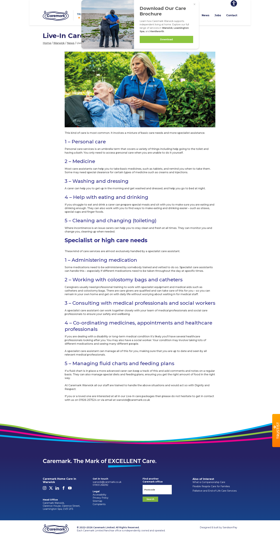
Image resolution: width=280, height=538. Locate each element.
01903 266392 (100, 484)
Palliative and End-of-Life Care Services (214, 490)
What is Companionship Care (208, 482)
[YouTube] (70, 489)
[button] (276, 430)
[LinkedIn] (57, 489)
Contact (231, 15)
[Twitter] (51, 489)
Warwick (59, 43)
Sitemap (97, 501)
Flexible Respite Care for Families (211, 486)
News (205, 15)
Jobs (218, 15)
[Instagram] (44, 489)
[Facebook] (63, 489)
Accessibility (99, 494)
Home (47, 43)
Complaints (99, 504)
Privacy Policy (100, 497)
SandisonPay (230, 527)
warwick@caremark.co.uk (107, 482)
